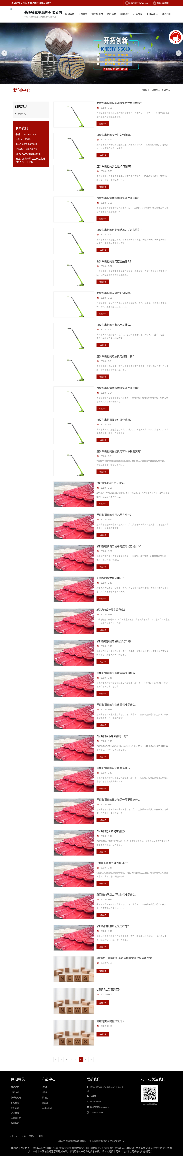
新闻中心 (166, 89)
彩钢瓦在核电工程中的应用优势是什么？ (120, 546)
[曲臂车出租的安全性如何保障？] (74, 306)
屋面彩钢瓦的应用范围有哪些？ (115, 514)
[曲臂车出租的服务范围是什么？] (74, 274)
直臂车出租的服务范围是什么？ (115, 324)
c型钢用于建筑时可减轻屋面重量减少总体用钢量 (124, 958)
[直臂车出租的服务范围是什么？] (74, 337)
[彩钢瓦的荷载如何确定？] (74, 592)
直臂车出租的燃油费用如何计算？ (116, 356)
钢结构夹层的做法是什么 (111, 1021)
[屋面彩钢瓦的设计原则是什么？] (74, 782)
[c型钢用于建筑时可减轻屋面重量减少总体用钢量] (74, 976)
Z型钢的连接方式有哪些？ (111, 483)
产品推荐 (137, 14)
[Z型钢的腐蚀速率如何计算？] (74, 751)
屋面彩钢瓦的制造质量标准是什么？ (117, 673)
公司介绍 (82, 14)
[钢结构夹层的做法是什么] (74, 1039)
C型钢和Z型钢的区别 (109, 989)
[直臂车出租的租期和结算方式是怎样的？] (74, 242)
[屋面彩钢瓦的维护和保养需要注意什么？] (74, 814)
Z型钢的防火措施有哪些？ (111, 831)
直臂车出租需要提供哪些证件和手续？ (118, 198)
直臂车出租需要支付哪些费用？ (115, 419)
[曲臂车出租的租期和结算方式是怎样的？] (74, 116)
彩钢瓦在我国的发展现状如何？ (115, 641)
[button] (88, 81)
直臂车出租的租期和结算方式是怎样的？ (120, 229)
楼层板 (45, 1102)
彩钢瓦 (45, 1097)
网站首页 (69, 14)
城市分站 (13, 1136)
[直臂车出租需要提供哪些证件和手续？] (74, 211)
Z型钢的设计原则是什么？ (111, 609)
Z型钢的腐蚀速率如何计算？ (113, 736)
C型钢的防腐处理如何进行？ (113, 863)
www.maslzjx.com (31, 153)
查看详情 (102, 123)
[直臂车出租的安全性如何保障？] (74, 147)
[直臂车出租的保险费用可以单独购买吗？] (74, 464)
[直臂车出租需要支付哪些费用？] (74, 432)
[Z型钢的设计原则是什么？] (74, 624)
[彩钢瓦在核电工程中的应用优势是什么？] (74, 561)
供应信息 (111, 14)
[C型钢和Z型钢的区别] (74, 1008)
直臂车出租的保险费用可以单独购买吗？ (120, 451)
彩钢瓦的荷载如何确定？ (111, 578)
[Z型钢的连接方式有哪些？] (74, 497)
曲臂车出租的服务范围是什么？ (115, 261)
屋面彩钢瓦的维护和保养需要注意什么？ (120, 799)
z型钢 (44, 1092)
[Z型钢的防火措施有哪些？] (74, 846)
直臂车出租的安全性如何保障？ (115, 134)
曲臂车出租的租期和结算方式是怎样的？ (120, 103)
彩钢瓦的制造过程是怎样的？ (113, 926)
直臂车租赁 (152, 14)
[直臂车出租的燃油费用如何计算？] (74, 369)
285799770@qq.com (138, 2)
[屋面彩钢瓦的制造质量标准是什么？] (74, 687)
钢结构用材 (97, 14)
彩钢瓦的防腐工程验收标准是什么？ (117, 894)
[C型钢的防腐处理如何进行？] (74, 877)
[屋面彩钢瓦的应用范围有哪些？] (74, 529)
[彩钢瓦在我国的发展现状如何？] (74, 656)
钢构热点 (124, 14)
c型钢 (44, 1087)
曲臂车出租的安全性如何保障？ (115, 293)
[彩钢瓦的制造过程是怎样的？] (74, 941)
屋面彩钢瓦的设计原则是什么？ (115, 768)
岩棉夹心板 (47, 1107)
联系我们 (166, 14)
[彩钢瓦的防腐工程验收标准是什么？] (74, 909)
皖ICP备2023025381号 (113, 1141)
